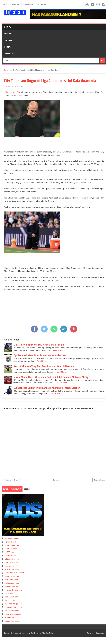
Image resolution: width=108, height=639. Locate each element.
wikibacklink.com (11, 559)
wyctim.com (9, 600)
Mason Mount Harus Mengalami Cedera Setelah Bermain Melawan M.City (51, 377)
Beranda (56, 480)
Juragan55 (9, 593)
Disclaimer (41, 4)
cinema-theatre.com (13, 590)
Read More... (58, 350)
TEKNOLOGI (8, 33)
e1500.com (9, 552)
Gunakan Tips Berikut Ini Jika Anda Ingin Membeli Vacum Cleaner (47, 387)
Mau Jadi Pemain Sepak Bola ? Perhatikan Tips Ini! (39, 344)
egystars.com (10, 542)
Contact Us (15, 4)
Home (8, 26)
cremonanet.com (12, 562)
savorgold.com (11, 555)
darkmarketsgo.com (13, 604)
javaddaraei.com (11, 569)
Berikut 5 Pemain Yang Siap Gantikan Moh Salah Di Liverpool (44, 366)
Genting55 (9, 617)
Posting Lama (99, 480)
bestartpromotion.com (14, 573)
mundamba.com (11, 579)
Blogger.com (100, 633)
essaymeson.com (12, 538)
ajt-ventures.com (11, 545)
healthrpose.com (11, 576)
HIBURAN (7, 47)
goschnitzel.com (11, 621)
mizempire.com (11, 566)
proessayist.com (11, 610)
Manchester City (12, 92)
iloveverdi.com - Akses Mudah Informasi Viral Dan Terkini (34, 633)
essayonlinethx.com (13, 614)
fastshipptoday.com (13, 607)
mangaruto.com (11, 597)
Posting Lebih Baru (11, 480)
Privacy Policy (29, 4)
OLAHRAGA (8, 40)
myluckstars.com (11, 583)
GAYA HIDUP (8, 53)
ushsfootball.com (12, 586)
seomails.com (10, 549)
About (5, 4)
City (5, 277)
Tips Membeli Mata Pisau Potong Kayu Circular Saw (40, 355)
